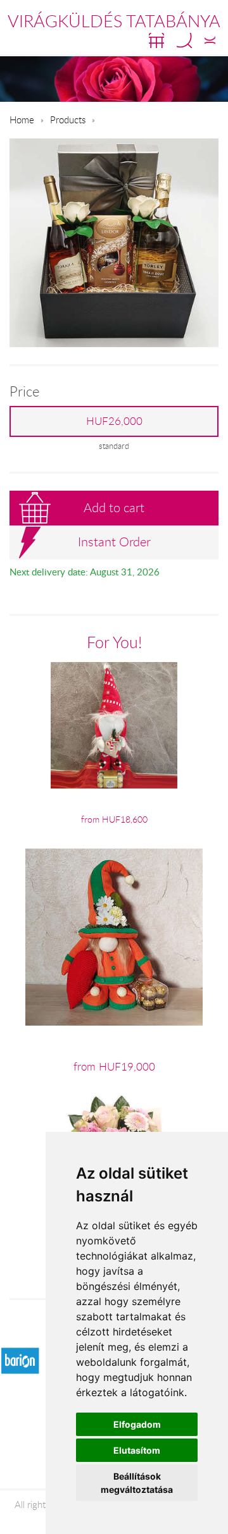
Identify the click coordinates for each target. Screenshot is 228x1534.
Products (68, 119)
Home (22, 119)
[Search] (184, 40)
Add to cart (114, 507)
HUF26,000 (114, 421)
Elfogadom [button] (137, 1424)
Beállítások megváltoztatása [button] (137, 1483)
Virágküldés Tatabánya (114, 20)
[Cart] (156, 40)
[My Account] (210, 40)
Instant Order (114, 541)
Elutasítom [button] (136, 1450)
